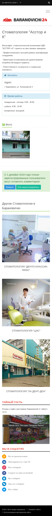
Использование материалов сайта (17, 512)
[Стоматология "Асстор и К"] (26, 144)
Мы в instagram (14, 467)
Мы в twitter (13, 489)
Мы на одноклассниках (18, 456)
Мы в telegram (14, 478)
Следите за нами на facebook (20, 473)
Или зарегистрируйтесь (28, 187)
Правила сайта (34, 509)
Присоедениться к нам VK (19, 462)
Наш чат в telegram (16, 484)
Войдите (10, 187)
